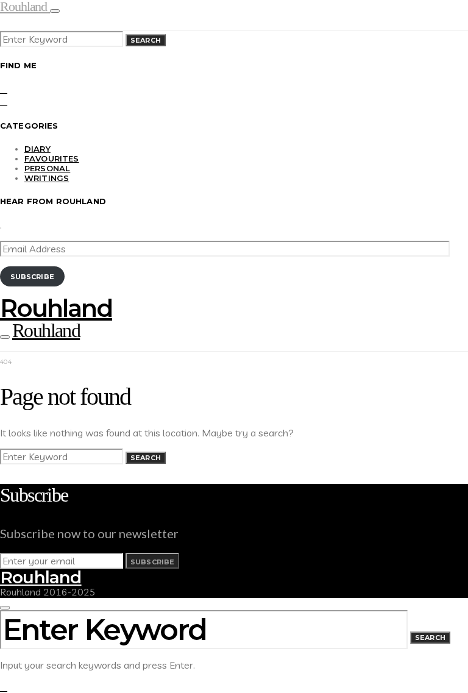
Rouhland (56, 308)
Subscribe (32, 276)
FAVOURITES (51, 158)
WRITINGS (46, 178)
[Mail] (3, 101)
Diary (37, 149)
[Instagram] (3, 89)
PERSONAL (47, 168)
